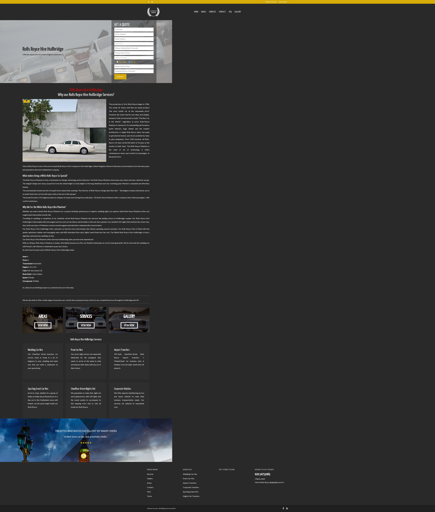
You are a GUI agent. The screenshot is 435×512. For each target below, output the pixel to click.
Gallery (238, 12)
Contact (222, 12)
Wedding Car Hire (190, 474)
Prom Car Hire (188, 478)
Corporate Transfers (191, 487)
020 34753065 (283, 2)
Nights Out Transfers (191, 496)
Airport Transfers (190, 483)
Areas (203, 12)
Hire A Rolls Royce (262, 482)
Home (196, 12)
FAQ (230, 12)
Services (212, 12)
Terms (149, 496)
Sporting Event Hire (190, 492)
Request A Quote (270, 2)
